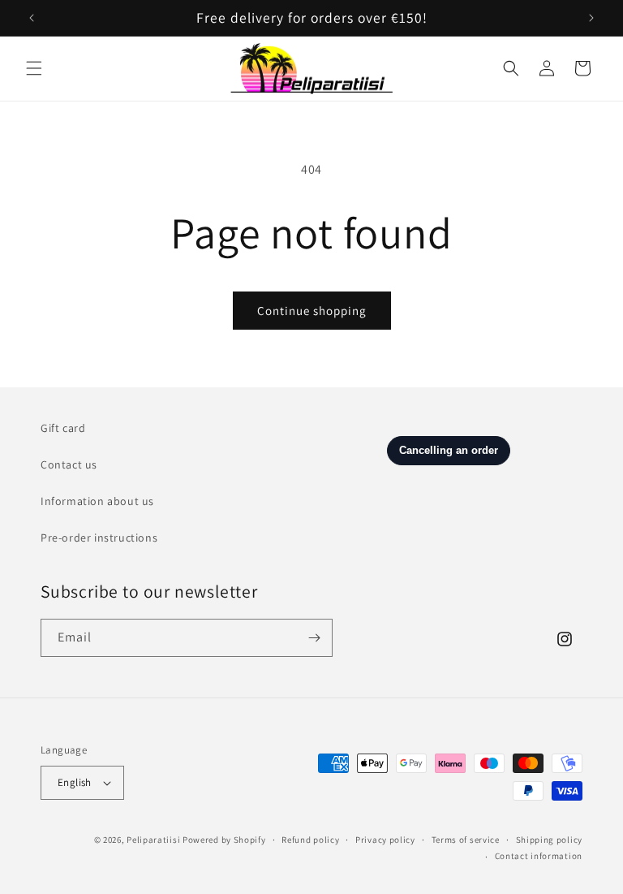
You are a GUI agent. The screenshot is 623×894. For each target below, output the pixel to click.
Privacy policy (385, 839)
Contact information (538, 856)
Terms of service (466, 839)
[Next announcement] (591, 18)
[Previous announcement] (31, 18)
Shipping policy (549, 839)
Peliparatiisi (153, 839)
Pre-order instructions (99, 537)
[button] (34, 68)
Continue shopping (312, 310)
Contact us (69, 464)
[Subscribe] (314, 638)
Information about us (97, 501)
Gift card (63, 428)
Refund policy (310, 839)
